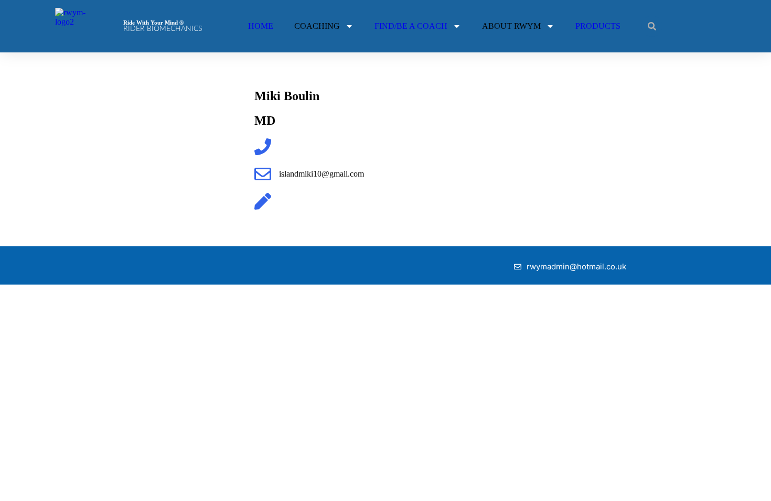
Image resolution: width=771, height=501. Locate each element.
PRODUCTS (597, 25)
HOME (260, 25)
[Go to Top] (750, 480)
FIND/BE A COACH (410, 25)
